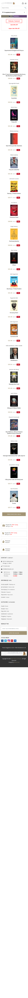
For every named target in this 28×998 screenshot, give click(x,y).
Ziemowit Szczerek (14, 178)
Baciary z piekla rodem (14, 193)
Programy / (6, 616)
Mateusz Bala (14, 441)
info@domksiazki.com (8, 569)
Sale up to (9, 526)
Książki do (12, 524)
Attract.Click (16, 662)
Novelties (7, 550)
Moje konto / (7, 594)
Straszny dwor (14, 312)
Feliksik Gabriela (14, 155)
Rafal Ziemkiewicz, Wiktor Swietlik (14, 345)
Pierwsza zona (14, 217)
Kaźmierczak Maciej (14, 369)
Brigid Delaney (14, 226)
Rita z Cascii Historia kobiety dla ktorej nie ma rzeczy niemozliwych (14, 75)
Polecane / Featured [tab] (14, 21)
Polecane (7, 541)
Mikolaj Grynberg (14, 131)
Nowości (7, 549)
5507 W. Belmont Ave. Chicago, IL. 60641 (8, 562)
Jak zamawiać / (7, 587)
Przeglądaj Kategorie (9, 12)
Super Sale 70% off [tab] (14, 28)
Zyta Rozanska (14, 488)
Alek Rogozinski (14, 274)
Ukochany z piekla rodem (14, 289)
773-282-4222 (6, 566)
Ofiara (14, 265)
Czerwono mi (14, 336)
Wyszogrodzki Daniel (14, 83)
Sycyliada (14, 98)
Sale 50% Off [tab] (14, 24)
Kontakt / (5, 597)
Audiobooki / (7, 614)
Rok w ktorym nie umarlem (14, 146)
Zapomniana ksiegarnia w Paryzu (14, 50)
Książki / (4, 606)
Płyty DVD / (5, 611)
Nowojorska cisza (14, 384)
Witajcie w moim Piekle (14, 408)
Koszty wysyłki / (8, 584)
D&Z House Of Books (16, 658)
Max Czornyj (14, 250)
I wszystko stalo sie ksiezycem (14, 479)
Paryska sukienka (14, 169)
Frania (14, 503)
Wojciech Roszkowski (14, 417)
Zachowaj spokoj (14, 241)
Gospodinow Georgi (14, 464)
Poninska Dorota (14, 59)
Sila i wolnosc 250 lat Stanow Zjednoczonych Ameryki (14, 432)
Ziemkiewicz (14, 360)
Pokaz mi (14, 122)
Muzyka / (4, 608)
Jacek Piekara (14, 393)
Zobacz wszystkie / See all (14, 514)
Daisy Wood (14, 35)
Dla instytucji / (8, 589)
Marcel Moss (14, 107)
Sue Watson (14, 202)
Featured (7, 542)
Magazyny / (6, 619)
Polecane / (5, 592)
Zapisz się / (14, 633)
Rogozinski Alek (14, 298)
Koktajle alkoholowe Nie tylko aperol (14, 455)
